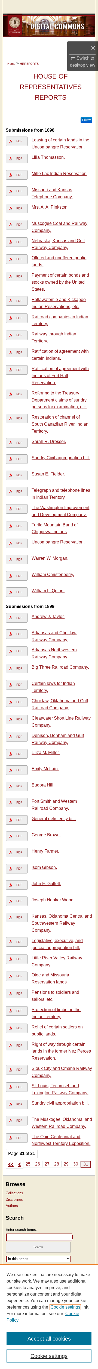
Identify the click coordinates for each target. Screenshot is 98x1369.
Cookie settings (65, 1307)
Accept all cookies (49, 1339)
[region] (49, 1316)
